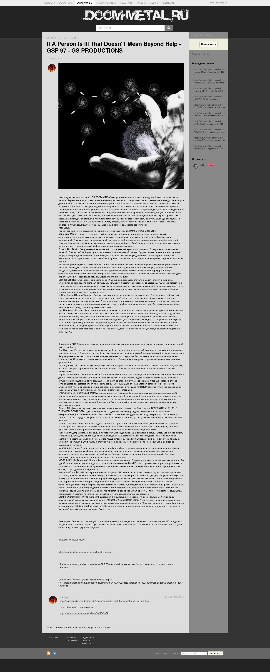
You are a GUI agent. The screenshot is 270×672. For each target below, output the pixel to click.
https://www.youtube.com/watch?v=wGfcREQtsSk (84, 613)
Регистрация (221, 2)
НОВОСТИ (49, 2)
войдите (107, 627)
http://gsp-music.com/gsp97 (72, 539)
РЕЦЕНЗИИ (126, 2)
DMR (56, 637)
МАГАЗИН (141, 2)
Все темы (51, 37)
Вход (212, 2)
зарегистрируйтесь (88, 627)
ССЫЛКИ (154, 2)
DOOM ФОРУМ (84, 2)
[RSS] (49, 654)
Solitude (207, 165)
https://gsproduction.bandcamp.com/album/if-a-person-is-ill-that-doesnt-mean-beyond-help (104, 600)
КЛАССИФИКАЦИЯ (106, 2)
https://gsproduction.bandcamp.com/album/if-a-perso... (85, 551)
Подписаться (88, 637)
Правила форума (200, 54)
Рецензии (86, 643)
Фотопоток (71, 637)
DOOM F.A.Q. (66, 2)
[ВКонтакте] (55, 654)
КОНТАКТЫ (169, 2)
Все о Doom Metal (203, 35)
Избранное (72, 640)
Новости (86, 640)
